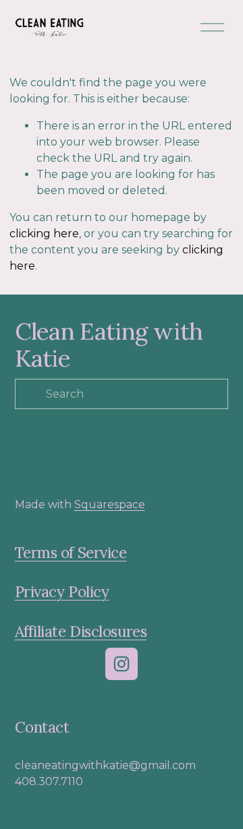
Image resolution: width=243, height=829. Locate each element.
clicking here (44, 233)
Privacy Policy (62, 592)
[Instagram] (121, 664)
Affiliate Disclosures (81, 631)
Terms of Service (71, 552)
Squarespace (109, 504)
